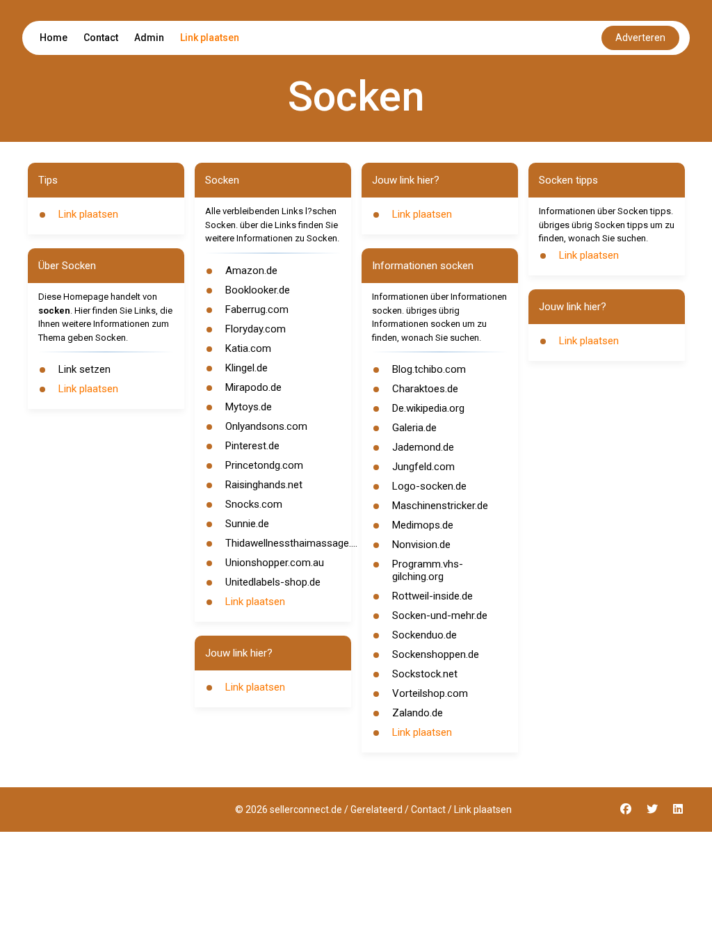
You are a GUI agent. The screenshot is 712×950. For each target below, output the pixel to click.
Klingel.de (246, 368)
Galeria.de (414, 427)
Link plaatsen (209, 37)
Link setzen (84, 369)
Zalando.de (417, 713)
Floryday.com (255, 329)
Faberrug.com (257, 309)
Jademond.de (423, 447)
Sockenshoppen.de (435, 654)
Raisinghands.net (263, 484)
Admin (149, 37)
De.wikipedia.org (428, 408)
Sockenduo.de (424, 635)
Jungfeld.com (423, 466)
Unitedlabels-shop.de (273, 582)
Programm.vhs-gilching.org (427, 570)
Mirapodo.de (253, 387)
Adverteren (640, 37)
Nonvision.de (421, 544)
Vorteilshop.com (430, 693)
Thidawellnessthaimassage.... (291, 543)
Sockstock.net (425, 674)
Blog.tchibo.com (429, 369)
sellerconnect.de (306, 809)
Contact (100, 37)
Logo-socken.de (429, 486)
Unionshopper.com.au (274, 562)
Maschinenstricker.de (440, 505)
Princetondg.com (264, 465)
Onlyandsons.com (266, 426)
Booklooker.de (257, 290)
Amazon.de (251, 270)
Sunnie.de (247, 523)
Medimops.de (422, 525)
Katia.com (248, 348)
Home (53, 37)
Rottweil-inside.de (432, 596)
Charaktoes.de (425, 389)
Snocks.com (253, 504)
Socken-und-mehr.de (439, 615)
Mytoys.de (248, 407)
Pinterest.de (252, 446)
